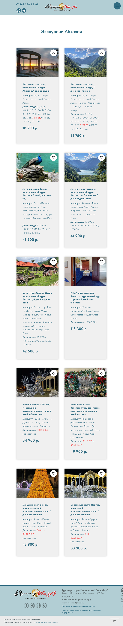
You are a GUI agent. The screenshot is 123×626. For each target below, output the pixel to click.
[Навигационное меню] (117, 6)
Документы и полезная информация (78, 606)
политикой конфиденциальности (46, 622)
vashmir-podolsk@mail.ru (73, 602)
